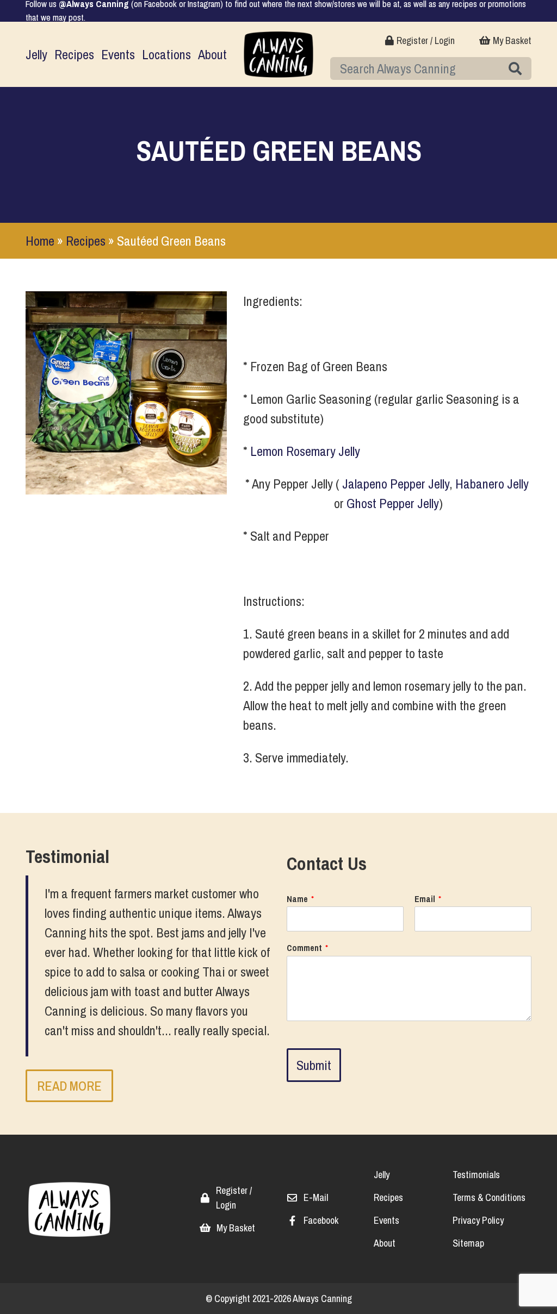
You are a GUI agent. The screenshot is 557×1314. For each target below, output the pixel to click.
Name (300, 899)
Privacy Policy (478, 1220)
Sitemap (468, 1243)
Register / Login (426, 40)
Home (40, 240)
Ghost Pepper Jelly (392, 503)
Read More (69, 1085)
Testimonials (476, 1174)
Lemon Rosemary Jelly (305, 451)
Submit (313, 1065)
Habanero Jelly (492, 483)
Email (427, 899)
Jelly (36, 54)
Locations (166, 54)
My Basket (512, 40)
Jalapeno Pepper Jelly (395, 483)
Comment (307, 948)
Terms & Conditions (489, 1197)
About (212, 54)
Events (118, 54)
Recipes (74, 54)
